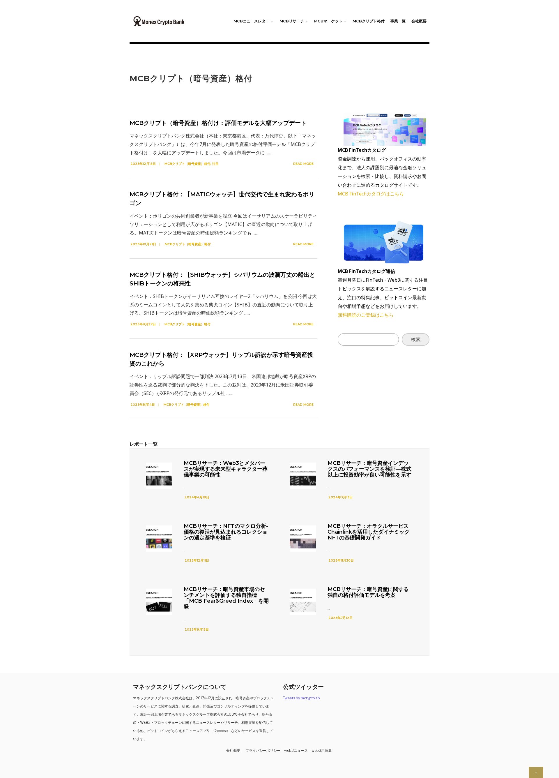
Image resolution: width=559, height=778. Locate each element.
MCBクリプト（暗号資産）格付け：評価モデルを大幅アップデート (218, 122)
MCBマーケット (328, 21)
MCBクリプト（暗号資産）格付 (187, 164)
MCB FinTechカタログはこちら (371, 193)
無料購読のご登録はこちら (366, 315)
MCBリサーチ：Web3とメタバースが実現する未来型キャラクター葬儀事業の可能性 (226, 469)
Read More (303, 164)
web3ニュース (296, 750)
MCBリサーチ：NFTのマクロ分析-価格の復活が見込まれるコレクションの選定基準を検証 (226, 532)
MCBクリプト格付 (369, 21)
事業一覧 (398, 21)
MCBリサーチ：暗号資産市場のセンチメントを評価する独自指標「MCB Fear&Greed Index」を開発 (226, 598)
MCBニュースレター (251, 21)
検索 (415, 339)
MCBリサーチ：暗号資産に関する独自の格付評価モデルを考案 (368, 592)
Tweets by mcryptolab (301, 698)
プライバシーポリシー (262, 750)
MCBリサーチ (292, 21)
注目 (215, 164)
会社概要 (419, 21)
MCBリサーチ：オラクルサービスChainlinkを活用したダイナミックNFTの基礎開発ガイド (369, 532)
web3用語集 (322, 750)
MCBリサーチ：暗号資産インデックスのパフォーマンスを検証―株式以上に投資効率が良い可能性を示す (369, 469)
